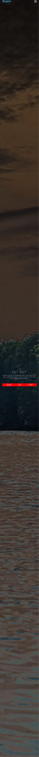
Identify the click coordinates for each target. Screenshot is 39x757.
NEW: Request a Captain (30, 385)
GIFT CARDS (20, 385)
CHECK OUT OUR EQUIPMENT (9, 385)
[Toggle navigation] (35, 1)
